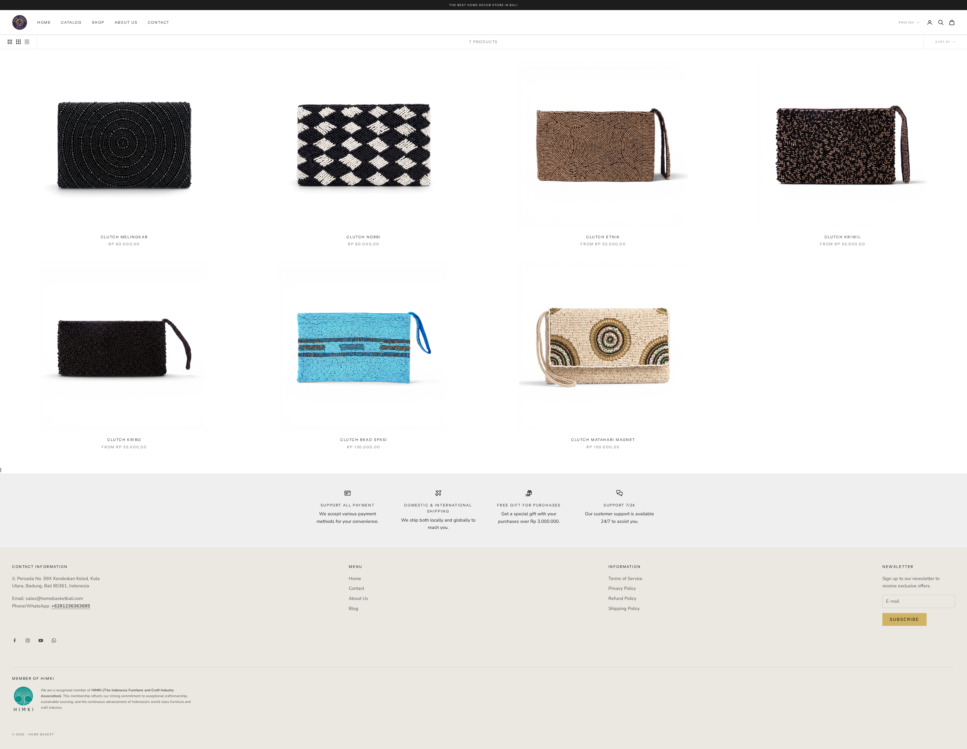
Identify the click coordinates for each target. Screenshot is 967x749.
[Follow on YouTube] (40, 640)
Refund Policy (622, 598)
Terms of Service (625, 578)
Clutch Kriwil (842, 237)
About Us (126, 22)
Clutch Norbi (364, 237)
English (906, 22)
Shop (98, 22)
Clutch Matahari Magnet (603, 439)
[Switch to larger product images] (10, 42)
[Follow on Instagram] (27, 640)
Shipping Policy (624, 608)
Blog (353, 608)
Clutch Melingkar (124, 237)
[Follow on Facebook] (14, 640)
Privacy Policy (622, 588)
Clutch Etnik (603, 237)
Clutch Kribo (124, 439)
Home (44, 22)
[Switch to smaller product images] (18, 42)
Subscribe (904, 619)
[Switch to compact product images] (27, 42)
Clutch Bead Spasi (363, 439)
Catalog (71, 22)
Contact (158, 22)
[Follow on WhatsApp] (53, 640)
